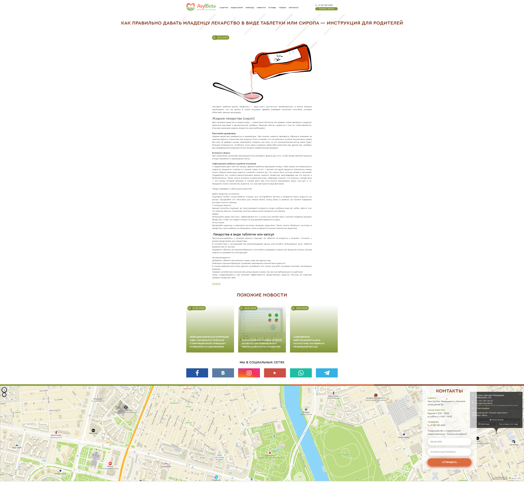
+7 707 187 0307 (325, 5)
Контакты (293, 7)
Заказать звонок (326, 9)
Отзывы (272, 7)
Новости (261, 7)
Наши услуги (237, 7)
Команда (250, 7)
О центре (224, 7)
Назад (216, 283)
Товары (282, 7)
